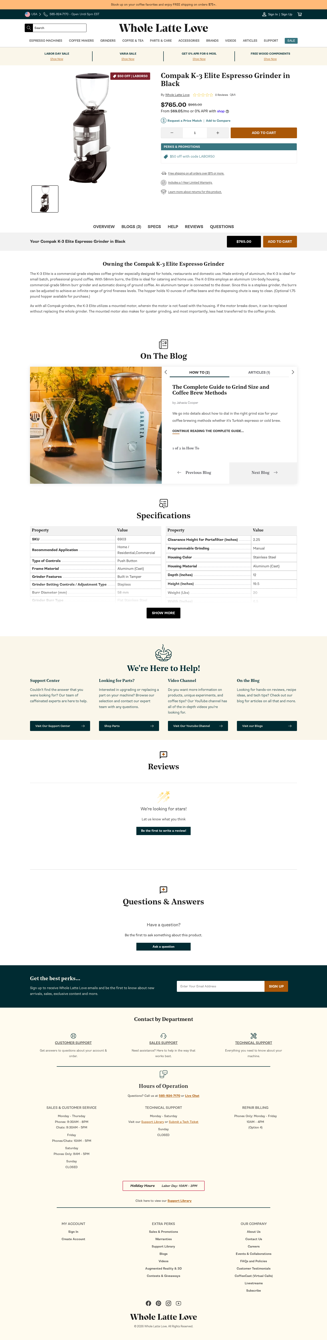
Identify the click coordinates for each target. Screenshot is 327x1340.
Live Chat (192, 1096)
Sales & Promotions (163, 1232)
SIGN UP (276, 986)
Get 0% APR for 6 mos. (199, 54)
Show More (163, 613)
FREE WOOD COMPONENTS (270, 54)
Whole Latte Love (177, 95)
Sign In (73, 1232)
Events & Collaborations (253, 1254)
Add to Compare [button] (218, 120)
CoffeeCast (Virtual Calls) (254, 1276)
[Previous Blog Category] (166, 372)
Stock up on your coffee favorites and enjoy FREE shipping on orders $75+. (163, 4)
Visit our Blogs (252, 726)
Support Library (152, 1122)
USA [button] (33, 14)
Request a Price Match (185, 121)
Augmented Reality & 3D (163, 1268)
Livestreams (254, 1283)
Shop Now (56, 59)
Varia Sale (128, 54)
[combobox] (59, 28)
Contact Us (253, 1239)
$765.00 (243, 241)
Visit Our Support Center (52, 726)
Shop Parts (112, 726)
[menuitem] (73, 1231)
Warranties (163, 1239)
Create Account (73, 1239)
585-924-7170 (169, 1096)
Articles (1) (259, 372)
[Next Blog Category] (293, 372)
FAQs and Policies (253, 1261)
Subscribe (253, 1291)
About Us (253, 1232)
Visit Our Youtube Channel (191, 726)
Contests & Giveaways (163, 1276)
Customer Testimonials (253, 1268)
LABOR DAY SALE (56, 54)
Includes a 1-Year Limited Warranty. (190, 182)
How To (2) (199, 372)
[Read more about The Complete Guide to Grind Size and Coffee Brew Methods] (96, 425)
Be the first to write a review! (163, 831)
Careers (254, 1246)
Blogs (163, 1254)
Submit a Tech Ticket (183, 1122)
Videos (163, 1261)
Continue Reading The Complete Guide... (208, 431)
